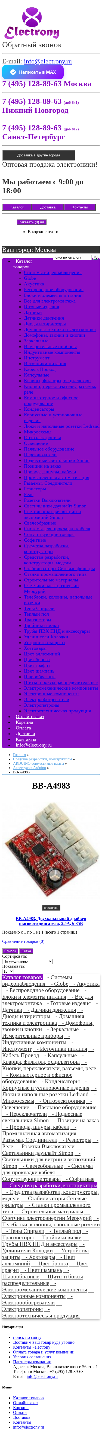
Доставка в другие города (38, 155)
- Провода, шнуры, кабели (35, 1127)
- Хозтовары (38, 1257)
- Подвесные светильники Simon (42, 1117)
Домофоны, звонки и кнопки (54, 335)
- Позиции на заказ (74, 1120)
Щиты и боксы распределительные (61, 682)
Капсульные (36, 375)
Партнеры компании (32, 1361)
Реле (28, 494)
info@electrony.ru (48, 61)
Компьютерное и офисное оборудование (51, 400)
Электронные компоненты (51, 693)
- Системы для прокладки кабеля (47, 1169)
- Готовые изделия (67, 1003)
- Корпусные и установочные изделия (45, 1084)
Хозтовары (35, 648)
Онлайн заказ (25, 1402)
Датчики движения (44, 318)
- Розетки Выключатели (44, 1146)
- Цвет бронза (49, 1263)
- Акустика (84, 983)
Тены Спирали (39, 608)
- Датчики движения (49, 1010)
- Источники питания (60, 1049)
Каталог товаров (22, 263)
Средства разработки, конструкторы (46, 548)
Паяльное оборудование (49, 449)
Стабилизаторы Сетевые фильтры (59, 568)
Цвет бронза (37, 659)
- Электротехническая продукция (41, 1312)
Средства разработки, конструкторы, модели (47, 559)
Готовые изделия (41, 306)
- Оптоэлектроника (60, 1101)
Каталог (17, 207)
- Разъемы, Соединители (43, 1136)
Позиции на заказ (42, 466)
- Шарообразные (35, 1273)
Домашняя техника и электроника (60, 329)
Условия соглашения (32, 1357)
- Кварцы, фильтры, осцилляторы (43, 1058)
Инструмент (37, 358)
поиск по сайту (27, 1337)
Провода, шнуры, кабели (50, 471)
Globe (30, 278)
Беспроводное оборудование (54, 289)
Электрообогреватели (46, 699)
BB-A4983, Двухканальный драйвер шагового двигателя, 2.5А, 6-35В (51, 921)
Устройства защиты (44, 642)
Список (10, 951)
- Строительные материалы (48, 1211)
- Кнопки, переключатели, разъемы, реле (49, 1065)
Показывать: (13, 966)
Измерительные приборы (50, 346)
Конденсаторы (39, 409)
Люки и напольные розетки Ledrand (62, 426)
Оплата (20, 1412)
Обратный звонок (32, 44)
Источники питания (45, 363)
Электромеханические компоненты (61, 688)
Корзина (21, 1407)
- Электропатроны (32, 1305)
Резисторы (35, 488)
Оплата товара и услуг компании (44, 1352)
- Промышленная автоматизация (39, 1130)
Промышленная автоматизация (56, 477)
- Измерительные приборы (44, 1032)
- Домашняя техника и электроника (43, 1019)
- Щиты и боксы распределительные (42, 1279)
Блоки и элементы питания (52, 295)
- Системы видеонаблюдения (37, 980)
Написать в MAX (37, 72)
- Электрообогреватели (37, 1299)
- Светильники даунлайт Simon (42, 1149)
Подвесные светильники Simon (56, 460)
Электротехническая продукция (57, 710)
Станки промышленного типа (55, 574)
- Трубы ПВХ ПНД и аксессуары (45, 1240)
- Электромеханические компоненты (44, 1286)
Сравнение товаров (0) (23, 941)
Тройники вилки (41, 625)
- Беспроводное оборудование (40, 990)
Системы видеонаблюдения (53, 272)
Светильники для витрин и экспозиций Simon (52, 514)
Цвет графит (37, 665)
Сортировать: (14, 956)
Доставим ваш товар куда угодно (44, 1342)
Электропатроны (41, 705)
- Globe (57, 983)
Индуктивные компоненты (52, 352)
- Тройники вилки (58, 1237)
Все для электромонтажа (50, 301)
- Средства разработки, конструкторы (49, 1185)
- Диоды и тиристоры (42, 1013)
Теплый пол (36, 614)
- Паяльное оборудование (63, 1107)
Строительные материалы (51, 580)
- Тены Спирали (23, 1231)
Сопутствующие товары (49, 534)
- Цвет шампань (41, 1270)
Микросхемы (37, 432)
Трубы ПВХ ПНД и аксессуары (57, 631)
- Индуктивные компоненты (36, 1039)
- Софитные (78, 1179)
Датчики (33, 312)
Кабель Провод (39, 369)
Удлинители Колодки (46, 636)
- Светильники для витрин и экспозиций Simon (48, 1159)
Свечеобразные (40, 523)
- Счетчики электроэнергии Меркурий (47, 1214)
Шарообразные (39, 676)
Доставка (47, 207)
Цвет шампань (39, 671)
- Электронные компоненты (48, 1292)
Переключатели (40, 454)
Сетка (26, 951)
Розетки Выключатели (47, 500)
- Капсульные (58, 1055)
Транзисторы (37, 619)
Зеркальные (36, 340)
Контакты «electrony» (32, 1347)
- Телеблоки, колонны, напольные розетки (51, 1221)
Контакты (80, 207)
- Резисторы (74, 1140)
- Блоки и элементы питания (44, 993)
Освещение (36, 443)
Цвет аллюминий (42, 654)
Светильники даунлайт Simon (55, 506)
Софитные (35, 540)
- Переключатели (24, 1114)
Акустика (34, 284)
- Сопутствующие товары (32, 1175)
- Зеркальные (61, 1029)
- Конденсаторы (59, 1081)
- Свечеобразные (40, 1166)
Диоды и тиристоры (45, 323)
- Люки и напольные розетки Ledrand (49, 1091)
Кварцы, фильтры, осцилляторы (57, 380)
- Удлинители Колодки (43, 1247)
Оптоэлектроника (42, 437)
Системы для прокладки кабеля (57, 528)
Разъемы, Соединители (48, 483)
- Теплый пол (63, 1231)
